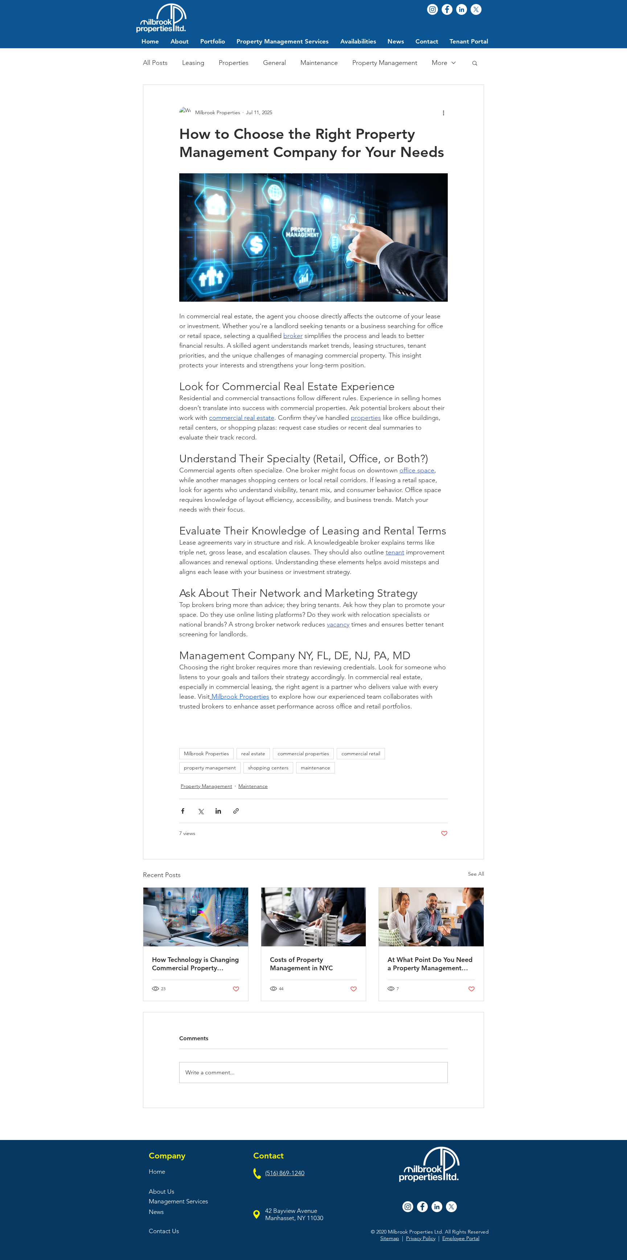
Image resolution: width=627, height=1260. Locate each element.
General (274, 63)
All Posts (155, 63)
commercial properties (303, 753)
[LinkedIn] (461, 9)
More (439, 63)
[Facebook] (447, 9)
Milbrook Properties (206, 753)
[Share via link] (236, 810)
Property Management (384, 63)
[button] (474, 63)
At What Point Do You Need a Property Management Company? (430, 963)
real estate (253, 753)
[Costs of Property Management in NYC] (313, 917)
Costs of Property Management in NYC (301, 963)
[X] (476, 9)
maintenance (315, 767)
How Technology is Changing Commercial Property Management (195, 963)
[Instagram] (432, 9)
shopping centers (268, 767)
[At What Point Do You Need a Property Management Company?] (431, 917)
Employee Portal (460, 1238)
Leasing (193, 63)
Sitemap (389, 1238)
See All (476, 874)
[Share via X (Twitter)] (200, 810)
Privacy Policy (420, 1238)
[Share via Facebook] (182, 810)
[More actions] (443, 112)
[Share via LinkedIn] (218, 810)
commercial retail (360, 753)
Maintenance (319, 63)
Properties (234, 63)
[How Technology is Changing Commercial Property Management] (195, 917)
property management (210, 767)
